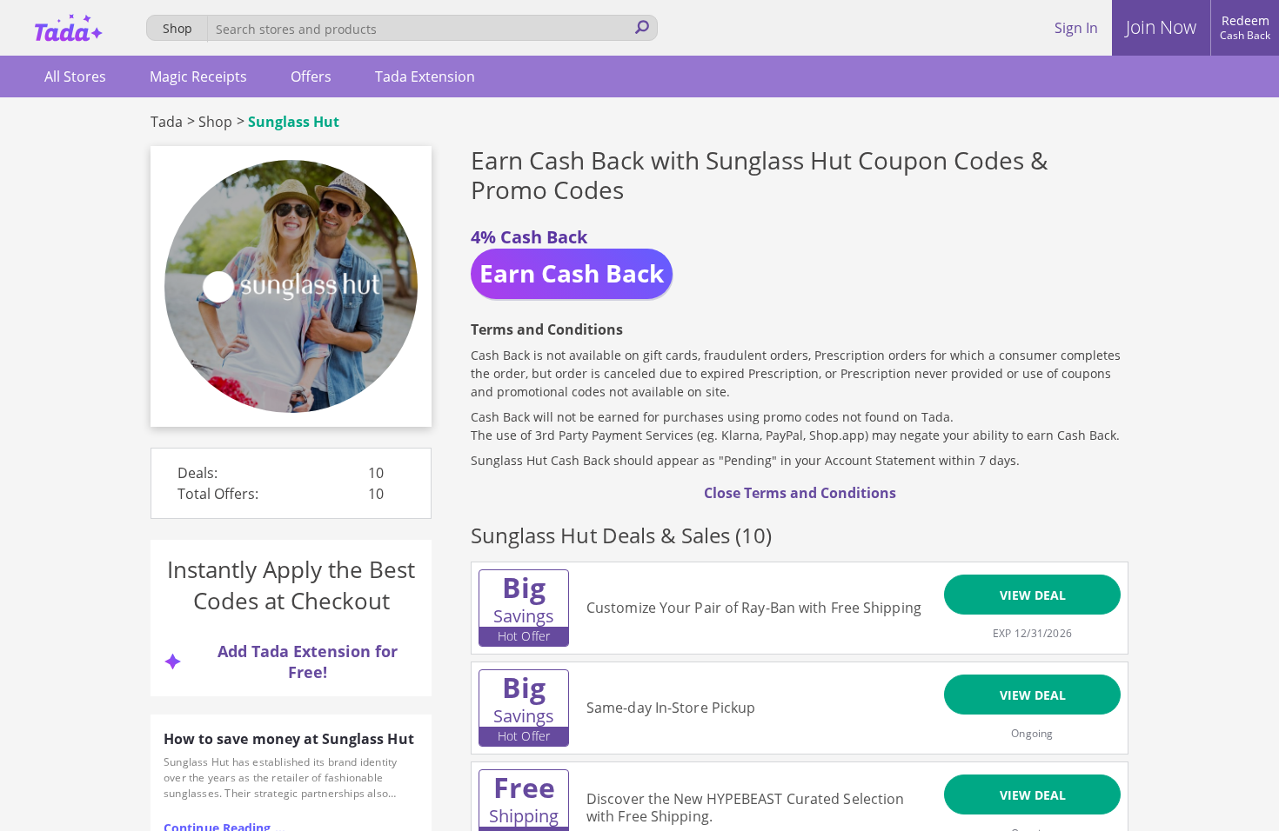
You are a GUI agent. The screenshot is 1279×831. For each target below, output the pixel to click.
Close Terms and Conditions (800, 492)
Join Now (1161, 27)
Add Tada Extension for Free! (308, 661)
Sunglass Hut (293, 121)
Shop (215, 121)
